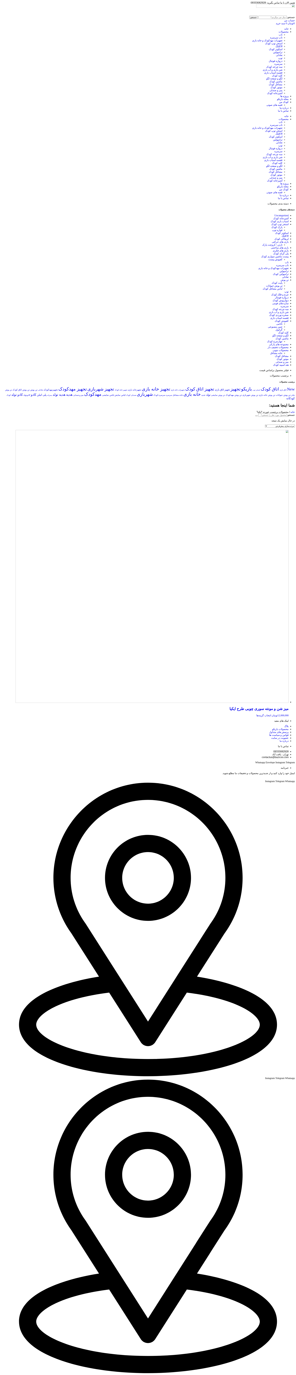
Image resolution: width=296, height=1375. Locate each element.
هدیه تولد (59, 395)
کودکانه (290, 398)
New (291, 389)
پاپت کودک (277, 283)
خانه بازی (192, 394)
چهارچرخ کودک (274, 341)
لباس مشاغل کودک (272, 288)
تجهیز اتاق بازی (222, 389)
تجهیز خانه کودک (121, 390)
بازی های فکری (281, 250)
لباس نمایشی (108, 395)
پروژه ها (284, 96)
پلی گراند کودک (281, 253)
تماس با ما (283, 110)
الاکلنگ (278, 46)
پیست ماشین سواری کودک (275, 256)
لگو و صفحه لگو (274, 78)
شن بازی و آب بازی (272, 69)
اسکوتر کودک (275, 49)
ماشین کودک (275, 81)
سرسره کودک (159, 395)
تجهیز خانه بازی (156, 388)
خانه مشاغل (276, 353)
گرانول (278, 329)
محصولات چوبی (281, 350)
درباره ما (284, 108)
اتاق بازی (283, 390)
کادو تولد (17, 394)
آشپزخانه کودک (274, 93)
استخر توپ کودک (273, 43)
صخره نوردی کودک (279, 315)
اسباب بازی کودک (280, 221)
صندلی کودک (131, 395)
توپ (280, 58)
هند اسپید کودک (281, 365)
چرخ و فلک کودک (280, 294)
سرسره (278, 64)
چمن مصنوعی (275, 326)
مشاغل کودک (275, 84)
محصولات (284, 31)
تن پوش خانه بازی (267, 395)
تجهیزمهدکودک (51, 389)
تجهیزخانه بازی (134, 389)
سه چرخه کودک (274, 67)
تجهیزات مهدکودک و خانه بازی (267, 40)
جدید (203, 395)
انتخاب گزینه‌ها (263, 715)
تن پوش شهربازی (250, 395)
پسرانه (49, 395)
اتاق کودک (270, 389)
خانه (286, 28)
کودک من (284, 102)
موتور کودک (276, 87)
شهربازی (145, 394)
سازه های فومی (280, 303)
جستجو (291, 17)
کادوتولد (26, 395)
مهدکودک (92, 394)
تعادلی (279, 55)
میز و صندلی (275, 90)
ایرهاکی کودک (281, 239)
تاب (280, 34)
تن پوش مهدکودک (234, 395)
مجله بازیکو (283, 99)
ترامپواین (284, 271)
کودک (8, 395)
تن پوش (285, 280)
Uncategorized (281, 215)
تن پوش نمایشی (218, 395)
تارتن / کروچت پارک (272, 244)
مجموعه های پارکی (279, 344)
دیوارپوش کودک (281, 300)
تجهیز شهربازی (100, 389)
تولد (208, 394)
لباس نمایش (120, 395)
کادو (33, 394)
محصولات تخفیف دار (278, 347)
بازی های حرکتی (280, 241)
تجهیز (235, 388)
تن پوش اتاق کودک (21, 389)
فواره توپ (277, 230)
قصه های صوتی (274, 105)
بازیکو (246, 388)
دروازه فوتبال (275, 61)
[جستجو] (256, 415)
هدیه (69, 395)
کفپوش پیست (275, 259)
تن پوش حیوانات (274, 285)
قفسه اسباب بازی (273, 72)
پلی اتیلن (42, 394)
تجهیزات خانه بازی (178, 390)
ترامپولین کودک (281, 274)
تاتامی (279, 324)
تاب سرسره (276, 37)
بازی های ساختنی (280, 247)
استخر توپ (256, 390)
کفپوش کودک (282, 321)
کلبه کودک (277, 75)
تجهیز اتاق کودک (199, 389)
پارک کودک (276, 227)
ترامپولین (277, 52)
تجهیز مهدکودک (72, 388)
